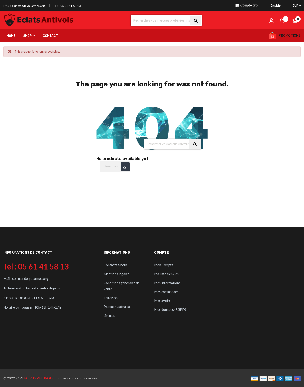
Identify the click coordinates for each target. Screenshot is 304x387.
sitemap (109, 315)
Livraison (111, 298)
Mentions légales (116, 274)
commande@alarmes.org (28, 6)
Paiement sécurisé (117, 307)
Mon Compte (163, 265)
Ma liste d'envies (166, 274)
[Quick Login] (271, 20)
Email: (7, 6)
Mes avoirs (162, 301)
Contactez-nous (116, 265)
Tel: (57, 6)
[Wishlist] (282, 20)
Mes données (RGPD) (170, 309)
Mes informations (167, 283)
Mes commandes (166, 292)
